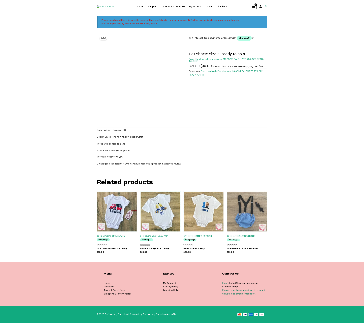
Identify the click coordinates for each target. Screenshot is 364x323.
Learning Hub (170, 290)
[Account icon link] (260, 6)
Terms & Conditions (114, 290)
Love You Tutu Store (173, 6)
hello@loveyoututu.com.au (243, 283)
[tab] (103, 130)
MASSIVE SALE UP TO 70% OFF (239, 59)
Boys (191, 59)
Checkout (222, 6)
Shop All (152, 6)
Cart (209, 6)
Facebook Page (230, 286)
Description (103, 130)
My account (195, 6)
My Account (169, 283)
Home (140, 6)
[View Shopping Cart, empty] (254, 6)
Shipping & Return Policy (117, 293)
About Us (109, 286)
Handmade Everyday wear (208, 59)
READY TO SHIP (196, 75)
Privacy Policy (170, 286)
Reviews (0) (119, 130)
